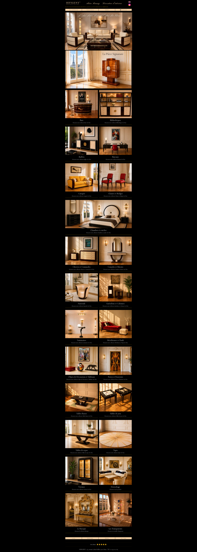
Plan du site (107, 538)
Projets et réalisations (90, 9)
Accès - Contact (123, 538)
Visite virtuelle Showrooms (73, 9)
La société (73, 538)
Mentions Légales (90, 538)
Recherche (107, 9)
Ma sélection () (124, 9)
